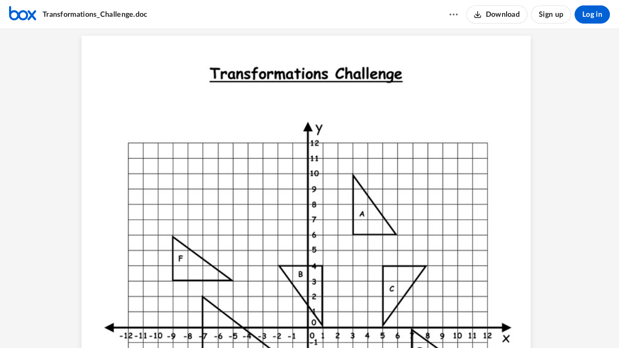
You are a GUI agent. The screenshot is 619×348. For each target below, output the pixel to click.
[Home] (22, 14)
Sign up (551, 14)
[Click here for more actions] (454, 14)
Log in (592, 14)
